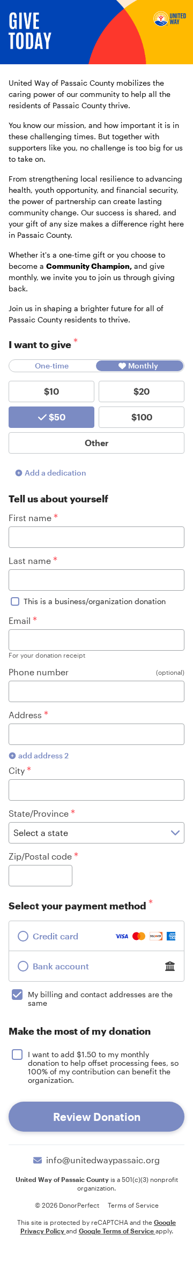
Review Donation (96, 1116)
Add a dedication (55, 472)
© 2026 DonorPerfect (67, 1205)
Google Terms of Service (117, 1230)
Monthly (143, 365)
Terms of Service (133, 1205)
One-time (52, 365)
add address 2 (43, 755)
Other (97, 443)
